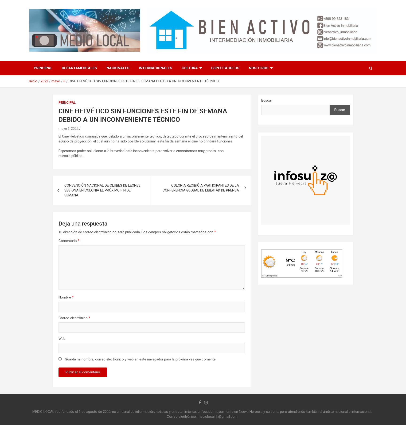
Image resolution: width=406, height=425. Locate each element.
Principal (43, 68)
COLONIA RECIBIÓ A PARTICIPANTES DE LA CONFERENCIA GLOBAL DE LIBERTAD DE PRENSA (201, 187)
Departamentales (79, 68)
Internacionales (155, 68)
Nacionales (117, 68)
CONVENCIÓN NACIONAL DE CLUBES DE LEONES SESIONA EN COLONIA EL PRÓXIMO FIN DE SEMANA (102, 190)
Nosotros (259, 68)
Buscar (266, 100)
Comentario (69, 241)
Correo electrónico (74, 318)
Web (62, 339)
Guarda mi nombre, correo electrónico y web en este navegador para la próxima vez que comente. (140, 359)
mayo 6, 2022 (68, 128)
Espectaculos (225, 68)
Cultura (190, 68)
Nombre (66, 297)
